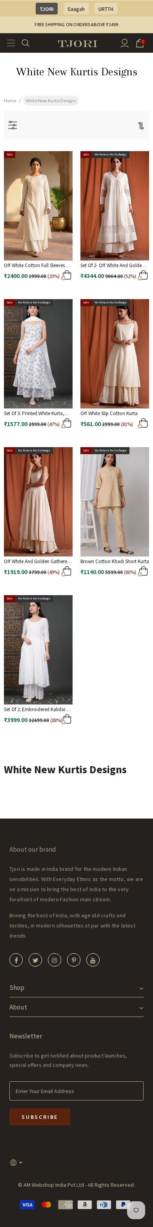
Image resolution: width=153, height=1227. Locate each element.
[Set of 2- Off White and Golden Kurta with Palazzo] (131, 277)
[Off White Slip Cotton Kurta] (131, 425)
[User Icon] (124, 43)
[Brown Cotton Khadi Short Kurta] (131, 573)
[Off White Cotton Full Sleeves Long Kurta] (54, 277)
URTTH (105, 8)
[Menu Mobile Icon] (8, 43)
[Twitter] (35, 960)
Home (10, 100)
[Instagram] (54, 960)
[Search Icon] (30, 43)
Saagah (76, 8)
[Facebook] (16, 960)
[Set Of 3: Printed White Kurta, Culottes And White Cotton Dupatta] (54, 425)
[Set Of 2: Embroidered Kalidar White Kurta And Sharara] (54, 721)
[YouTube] (93, 960)
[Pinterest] (73, 960)
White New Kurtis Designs (51, 100)
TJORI (47, 8)
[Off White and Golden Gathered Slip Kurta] (54, 573)
